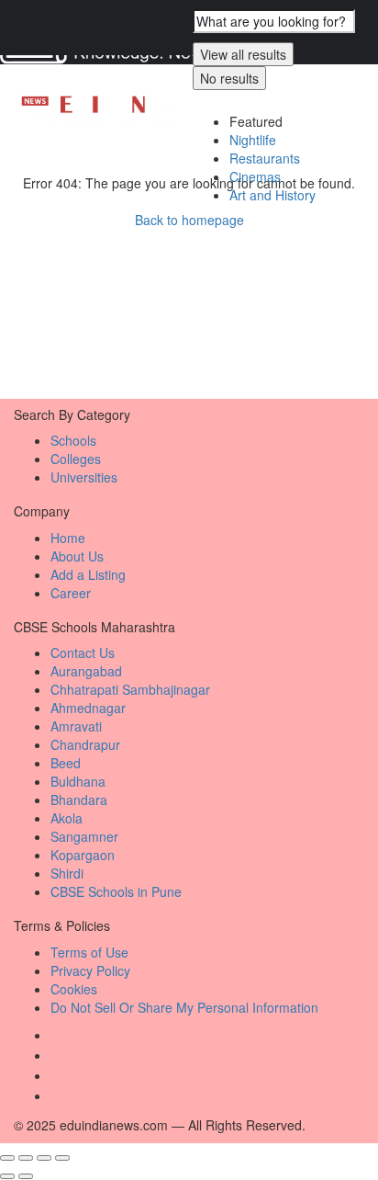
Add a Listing (88, 574)
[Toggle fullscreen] (44, 1158)
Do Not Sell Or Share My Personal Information (184, 1007)
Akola (66, 818)
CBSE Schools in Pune (116, 891)
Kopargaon (82, 854)
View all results (243, 54)
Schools (73, 440)
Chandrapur (85, 744)
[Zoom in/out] (62, 1158)
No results (229, 78)
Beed (65, 763)
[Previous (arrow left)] (7, 1176)
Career (70, 593)
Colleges (75, 458)
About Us (77, 556)
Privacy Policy (90, 970)
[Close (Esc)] (7, 1158)
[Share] (25, 1158)
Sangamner (84, 836)
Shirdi (66, 873)
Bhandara (78, 799)
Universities (83, 477)
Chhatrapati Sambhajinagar (130, 689)
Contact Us (82, 652)
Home (67, 537)
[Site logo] (98, 111)
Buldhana (78, 781)
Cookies (73, 989)
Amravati (76, 726)
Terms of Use (89, 952)
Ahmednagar (88, 707)
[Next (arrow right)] (25, 1176)
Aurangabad (86, 671)
